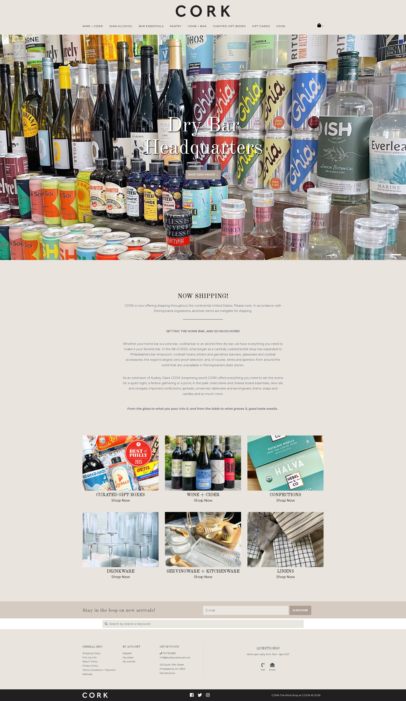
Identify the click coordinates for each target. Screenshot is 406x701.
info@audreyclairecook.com (175, 657)
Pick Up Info (89, 657)
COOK (280, 26)
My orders (128, 657)
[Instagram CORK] (207, 695)
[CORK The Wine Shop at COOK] (203, 11)
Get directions (167, 673)
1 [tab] (384, 254)
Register (127, 653)
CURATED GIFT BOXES (229, 26)
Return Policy (90, 661)
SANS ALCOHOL (121, 26)
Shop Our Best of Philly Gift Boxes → (203, 174)
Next (392, 148)
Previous (13, 148)
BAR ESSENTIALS (151, 26)
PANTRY (175, 26)
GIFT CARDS (261, 26)
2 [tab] (396, 254)
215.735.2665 (169, 653)
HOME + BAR (197, 26)
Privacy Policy (90, 665)
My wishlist (129, 661)
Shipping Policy (91, 653)
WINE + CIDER (92, 26)
